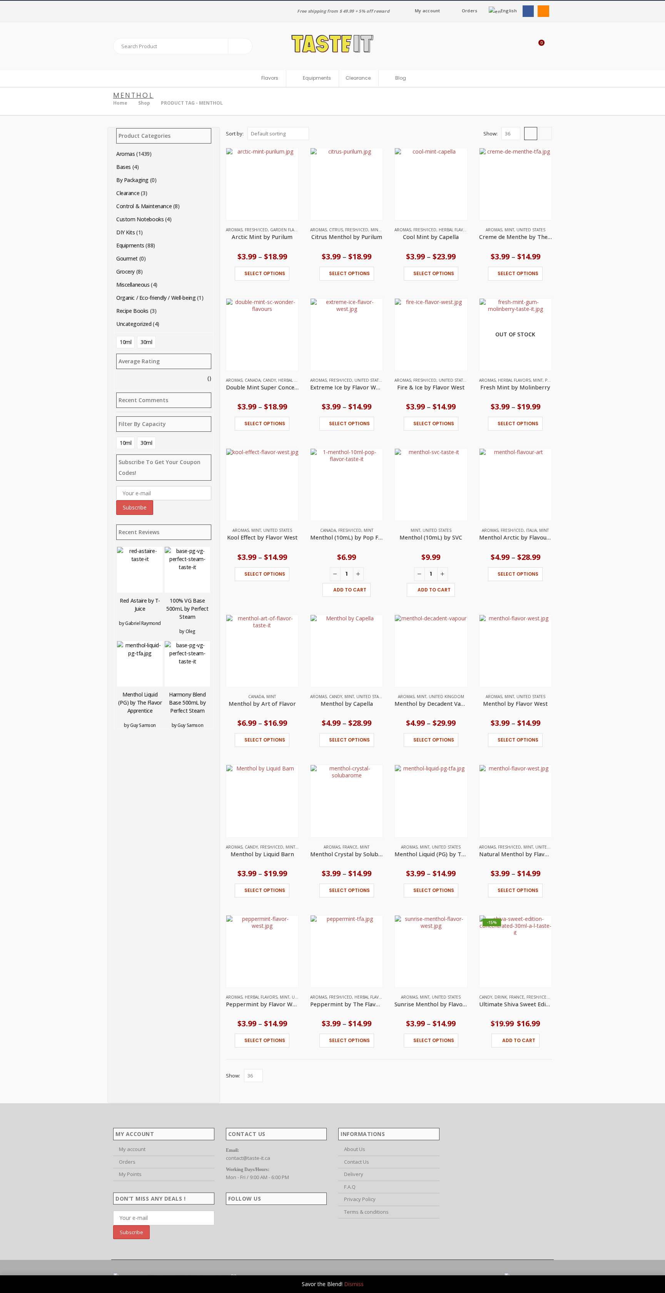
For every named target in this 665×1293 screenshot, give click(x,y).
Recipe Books (132, 310)
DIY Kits (125, 232)
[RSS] (543, 11)
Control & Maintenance (144, 206)
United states (530, 229)
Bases (123, 166)
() (163, 379)
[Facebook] (528, 11)
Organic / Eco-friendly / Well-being (155, 297)
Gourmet (127, 258)
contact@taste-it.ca (248, 1157)
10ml (125, 342)
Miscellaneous (133, 284)
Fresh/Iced (256, 229)
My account (427, 10)
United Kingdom (446, 696)
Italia (531, 530)
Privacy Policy (360, 1199)
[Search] (240, 46)
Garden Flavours (289, 229)
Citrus (336, 229)
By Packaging (132, 180)
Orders (470, 10)
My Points (130, 1174)
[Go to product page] (262, 184)
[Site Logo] (332, 46)
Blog (400, 78)
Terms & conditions (366, 1211)
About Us (354, 1149)
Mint (375, 229)
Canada (253, 380)
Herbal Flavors (455, 229)
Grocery (125, 271)
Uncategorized (134, 323)
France (350, 847)
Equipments (130, 245)
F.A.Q (350, 1186)
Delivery (353, 1174)
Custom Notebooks (140, 219)
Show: (490, 133)
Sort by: (235, 133)
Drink (501, 997)
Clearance (358, 78)
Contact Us (356, 1161)
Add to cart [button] (349, 589)
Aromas (234, 229)
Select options (264, 273)
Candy (269, 380)
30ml (146, 342)
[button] (530, 133)
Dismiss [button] (354, 1284)
